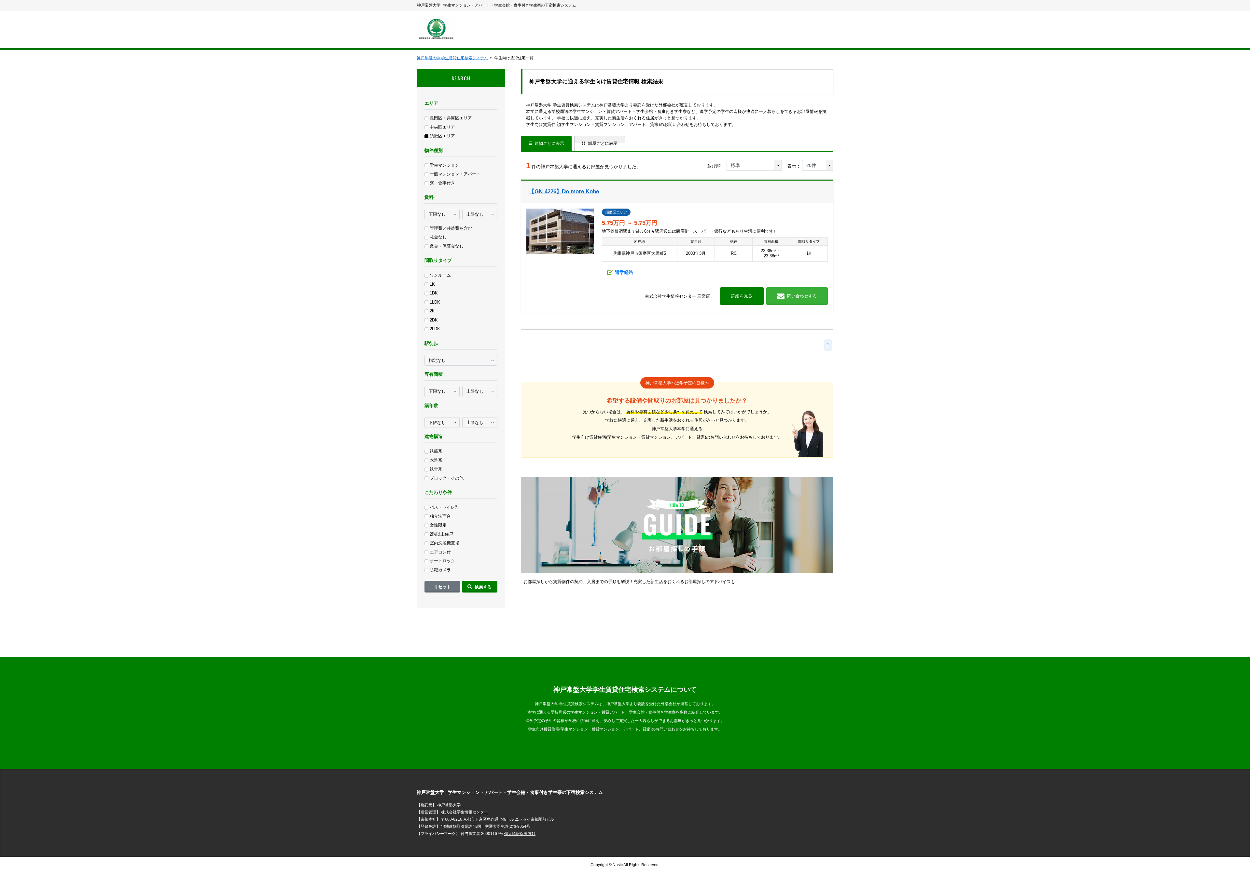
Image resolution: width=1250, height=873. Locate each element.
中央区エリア (442, 127)
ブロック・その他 (447, 478)
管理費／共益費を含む (451, 228)
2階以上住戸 (441, 534)
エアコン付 (440, 552)
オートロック (442, 560)
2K (432, 310)
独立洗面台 (440, 516)
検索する (483, 586)
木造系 (436, 460)
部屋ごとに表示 (603, 143)
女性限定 (438, 525)
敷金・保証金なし (447, 246)
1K (432, 284)
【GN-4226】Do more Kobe (564, 191)
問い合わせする (802, 295)
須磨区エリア (442, 135)
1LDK (435, 302)
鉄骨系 (436, 469)
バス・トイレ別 (444, 507)
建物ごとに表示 (549, 143)
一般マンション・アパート (455, 173)
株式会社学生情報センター (464, 812)
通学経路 (624, 272)
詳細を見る (741, 295)
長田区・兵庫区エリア (451, 118)
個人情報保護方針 (519, 833)
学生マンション (444, 165)
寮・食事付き (442, 183)
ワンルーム (440, 275)
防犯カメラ (440, 569)
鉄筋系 (436, 451)
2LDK (435, 328)
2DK (434, 320)
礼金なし (438, 237)
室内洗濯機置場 (444, 542)
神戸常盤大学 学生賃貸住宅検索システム (452, 58)
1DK (434, 293)
